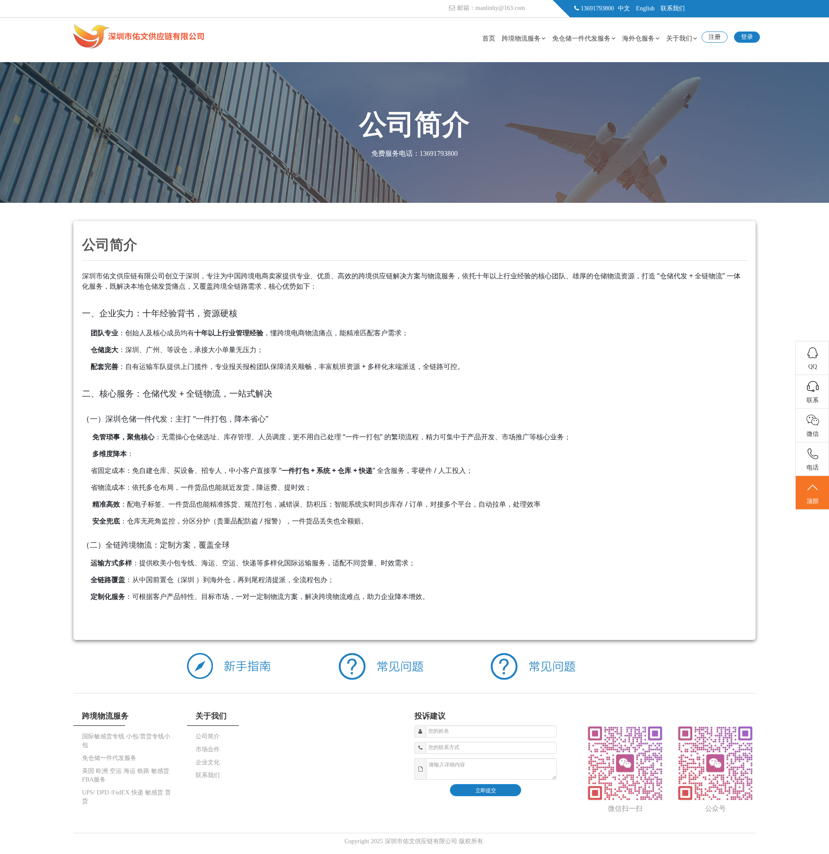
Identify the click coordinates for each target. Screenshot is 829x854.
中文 (624, 8)
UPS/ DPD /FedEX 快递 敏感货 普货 (126, 796)
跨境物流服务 (521, 38)
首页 (488, 38)
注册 (715, 37)
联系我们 (673, 8)
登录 (747, 37)
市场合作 (208, 749)
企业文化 (208, 762)
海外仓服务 (638, 38)
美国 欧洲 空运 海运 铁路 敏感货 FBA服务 (125, 775)
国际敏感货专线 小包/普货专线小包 (126, 740)
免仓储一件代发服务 (581, 38)
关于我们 (679, 38)
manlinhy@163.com (500, 8)
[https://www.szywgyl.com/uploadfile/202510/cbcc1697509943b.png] (138, 47)
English (645, 8)
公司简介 (208, 736)
